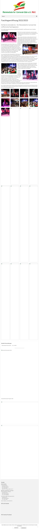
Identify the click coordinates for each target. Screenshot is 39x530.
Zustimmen (16, 527)
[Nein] (37, 526)
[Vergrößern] (36, 351)
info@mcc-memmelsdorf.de (7, 500)
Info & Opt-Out (24, 527)
